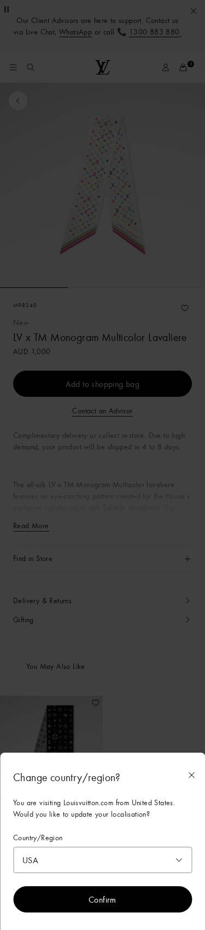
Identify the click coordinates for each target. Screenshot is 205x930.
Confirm (102, 899)
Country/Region (38, 837)
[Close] (191, 775)
